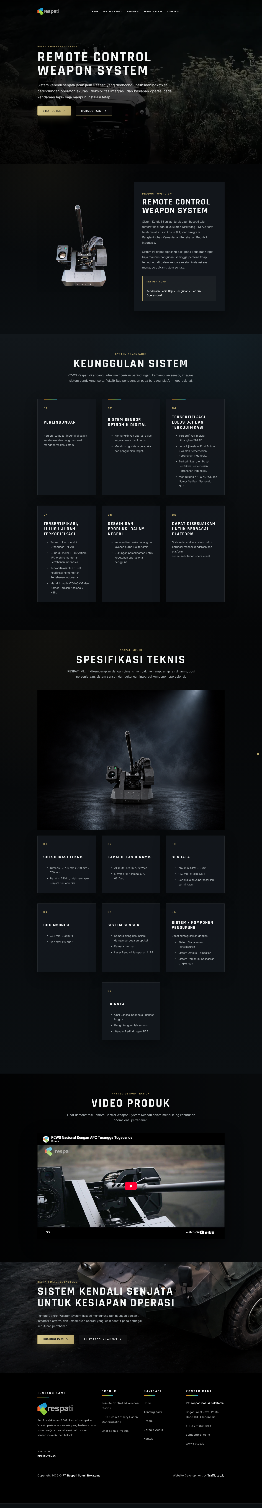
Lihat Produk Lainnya (101, 1339)
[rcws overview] (258, 754)
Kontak (171, 11)
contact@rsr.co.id (198, 1434)
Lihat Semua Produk (115, 1430)
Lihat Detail (52, 110)
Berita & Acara (153, 11)
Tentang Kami (111, 11)
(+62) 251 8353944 (199, 1426)
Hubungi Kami (91, 110)
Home (95, 11)
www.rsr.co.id (195, 1443)
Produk (131, 11)
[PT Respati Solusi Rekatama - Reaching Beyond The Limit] (62, 11)
